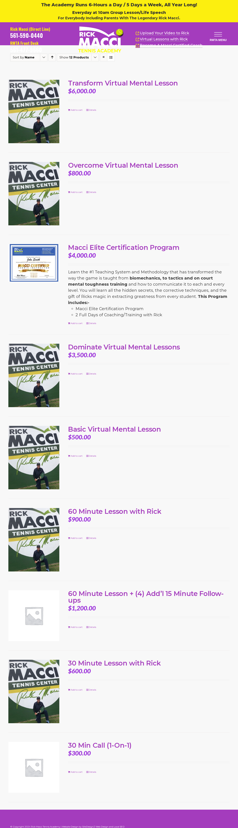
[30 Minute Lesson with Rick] (33, 691)
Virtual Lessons (164, 39)
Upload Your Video (164, 33)
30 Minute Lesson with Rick (114, 663)
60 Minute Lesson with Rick (114, 511)
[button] (218, 34)
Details (92, 110)
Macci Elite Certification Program (123, 247)
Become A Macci (171, 45)
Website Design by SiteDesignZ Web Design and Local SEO (93, 826)
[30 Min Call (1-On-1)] (33, 767)
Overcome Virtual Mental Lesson (123, 165)
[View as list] (111, 57)
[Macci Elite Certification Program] (33, 262)
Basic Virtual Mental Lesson (114, 429)
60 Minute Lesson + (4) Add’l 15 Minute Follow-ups (145, 596)
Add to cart (77, 110)
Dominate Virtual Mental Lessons (124, 347)
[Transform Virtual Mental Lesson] (33, 111)
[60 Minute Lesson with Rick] (33, 539)
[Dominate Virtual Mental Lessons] (33, 375)
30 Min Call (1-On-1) (100, 745)
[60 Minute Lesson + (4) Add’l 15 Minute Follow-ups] (33, 615)
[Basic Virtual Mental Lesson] (33, 457)
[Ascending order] (52, 57)
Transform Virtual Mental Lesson (123, 83)
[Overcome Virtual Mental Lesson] (33, 193)
